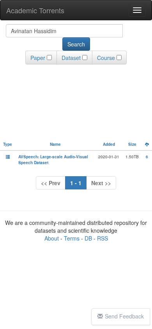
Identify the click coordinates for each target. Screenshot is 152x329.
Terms (72, 238)
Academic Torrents (35, 10)
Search (76, 44)
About (51, 238)
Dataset (71, 58)
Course (106, 58)
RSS (102, 238)
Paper (37, 58)
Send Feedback (124, 316)
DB (88, 238)
